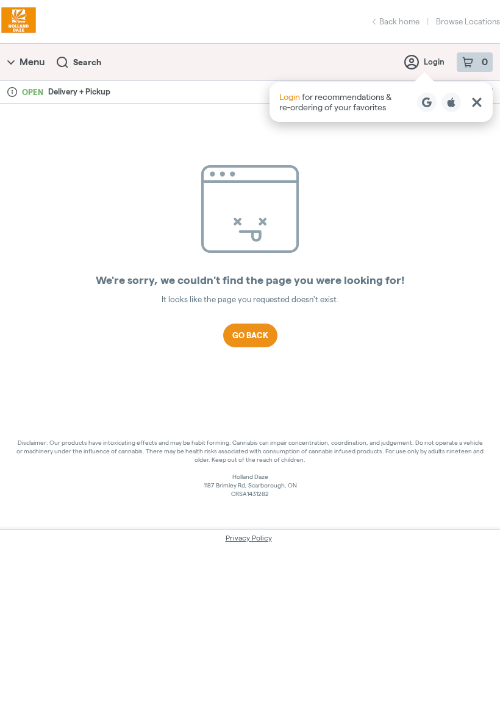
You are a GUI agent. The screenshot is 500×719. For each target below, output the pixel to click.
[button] (381, 102)
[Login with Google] (427, 102)
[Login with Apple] (451, 102)
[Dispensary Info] (12, 92)
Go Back (250, 335)
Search (87, 62)
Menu (32, 62)
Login (434, 61)
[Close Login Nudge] (477, 102)
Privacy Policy (249, 538)
